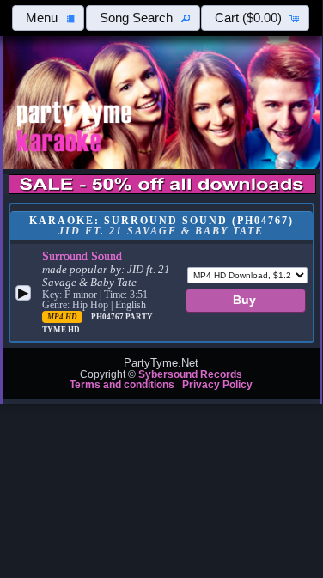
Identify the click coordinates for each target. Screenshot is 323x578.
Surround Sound (82, 256)
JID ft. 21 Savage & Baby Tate (106, 276)
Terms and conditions (122, 385)
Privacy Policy (217, 385)
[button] (48, 18)
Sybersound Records (190, 374)
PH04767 (108, 317)
